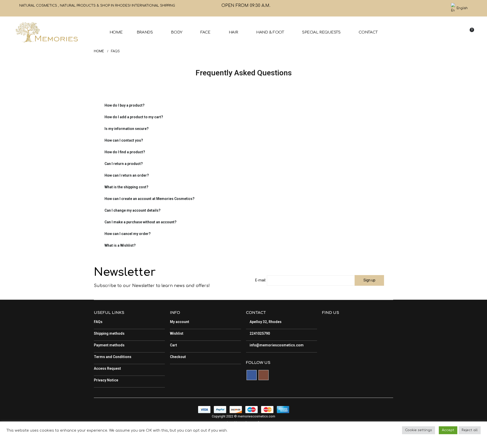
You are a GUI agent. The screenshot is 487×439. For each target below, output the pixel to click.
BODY (176, 32)
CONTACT (368, 32)
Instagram (263, 375)
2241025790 (259, 333)
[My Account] (442, 32)
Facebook (252, 375)
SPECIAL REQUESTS (321, 32)
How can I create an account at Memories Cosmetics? (150, 199)
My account (179, 322)
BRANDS (145, 32)
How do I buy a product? (125, 105)
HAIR (233, 32)
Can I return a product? (124, 164)
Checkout (178, 357)
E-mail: (260, 280)
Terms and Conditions (112, 357)
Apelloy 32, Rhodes (265, 322)
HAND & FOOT (270, 32)
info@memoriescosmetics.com (276, 345)
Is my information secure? (127, 129)
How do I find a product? (125, 152)
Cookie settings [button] (418, 430)
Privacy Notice (106, 380)
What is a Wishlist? (120, 245)
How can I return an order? (127, 175)
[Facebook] (432, 8)
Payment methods (109, 345)
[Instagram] (441, 8)
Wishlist (176, 333)
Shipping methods (109, 333)
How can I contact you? (124, 140)
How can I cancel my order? (128, 234)
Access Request (107, 368)
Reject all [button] (470, 430)
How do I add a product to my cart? (134, 117)
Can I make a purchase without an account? (141, 222)
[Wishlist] (454, 32)
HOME (116, 32)
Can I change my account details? (133, 210)
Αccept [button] (448, 430)
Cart (173, 345)
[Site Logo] (46, 32)
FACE (205, 32)
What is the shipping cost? (126, 187)
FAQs (98, 322)
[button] (430, 32)
